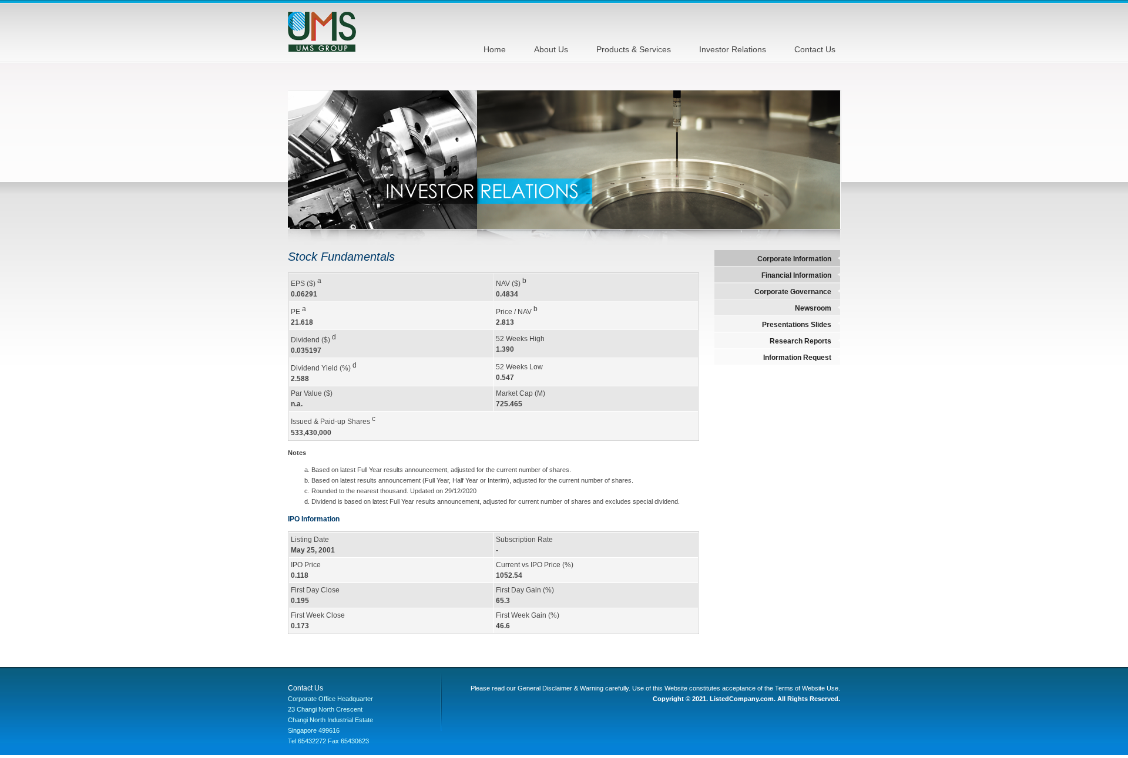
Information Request (797, 357)
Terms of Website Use (806, 688)
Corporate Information (794, 259)
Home (495, 49)
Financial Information (796, 275)
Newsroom (813, 308)
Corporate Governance (792, 292)
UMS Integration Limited (322, 32)
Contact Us (814, 49)
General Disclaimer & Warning (560, 688)
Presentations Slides (796, 325)
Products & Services (633, 49)
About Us (551, 49)
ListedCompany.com (742, 698)
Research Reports (800, 341)
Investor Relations (732, 49)
